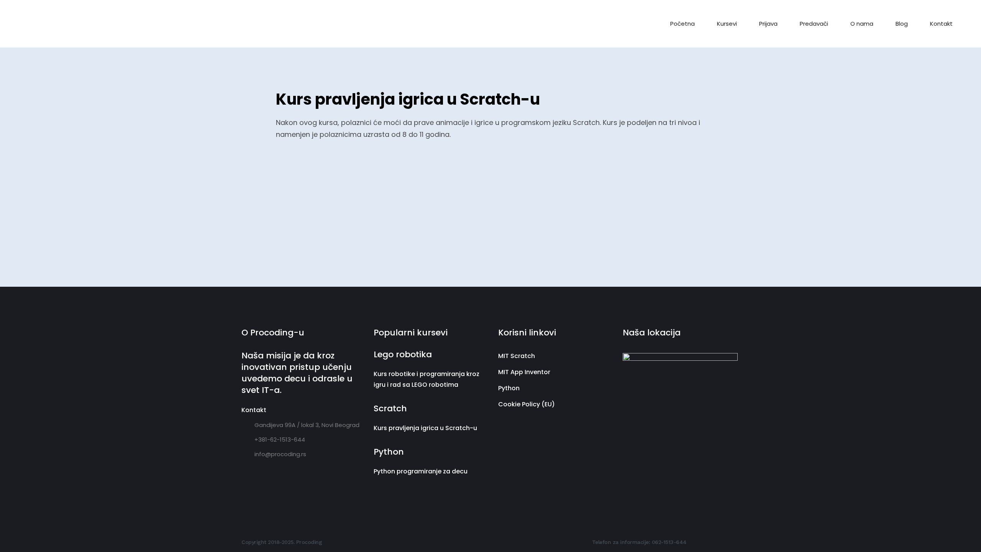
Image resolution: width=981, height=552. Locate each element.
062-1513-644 (669, 542)
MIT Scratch (516, 356)
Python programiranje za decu (421, 471)
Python (509, 388)
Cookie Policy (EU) (526, 404)
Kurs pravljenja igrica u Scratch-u (425, 428)
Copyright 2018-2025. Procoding (281, 542)
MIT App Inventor (524, 372)
